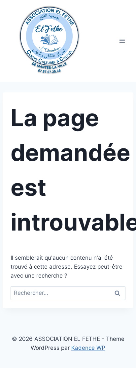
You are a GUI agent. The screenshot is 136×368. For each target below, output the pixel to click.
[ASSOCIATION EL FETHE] (49, 37)
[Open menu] (122, 41)
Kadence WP (88, 347)
